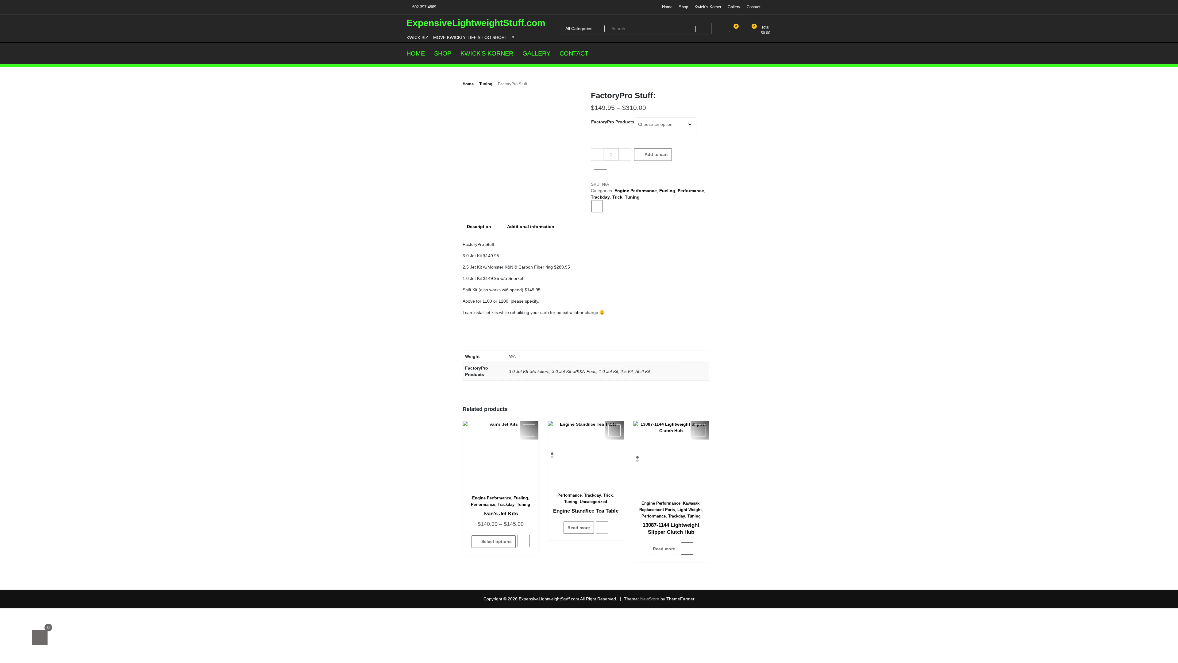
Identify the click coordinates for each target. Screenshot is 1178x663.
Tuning (485, 84)
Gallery (734, 7)
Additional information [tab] (530, 226)
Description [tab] (479, 226)
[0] (40, 637)
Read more (579, 527)
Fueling (667, 190)
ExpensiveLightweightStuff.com (475, 23)
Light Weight (689, 509)
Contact (753, 7)
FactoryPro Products (612, 121)
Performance (691, 190)
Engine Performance (635, 190)
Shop (683, 7)
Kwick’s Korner (708, 7)
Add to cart (656, 154)
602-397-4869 (423, 7)
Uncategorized (593, 501)
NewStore (649, 598)
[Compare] (597, 206)
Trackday (600, 197)
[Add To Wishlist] (600, 175)
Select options (496, 541)
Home (667, 7)
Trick (617, 197)
